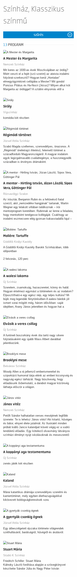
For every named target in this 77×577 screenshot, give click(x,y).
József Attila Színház (16, 140)
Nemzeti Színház (14, 64)
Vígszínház (10, 112)
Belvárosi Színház (14, 366)
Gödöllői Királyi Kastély (17, 241)
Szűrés (38, 35)
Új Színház (10, 281)
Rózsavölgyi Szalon (15, 193)
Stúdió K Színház (14, 555)
